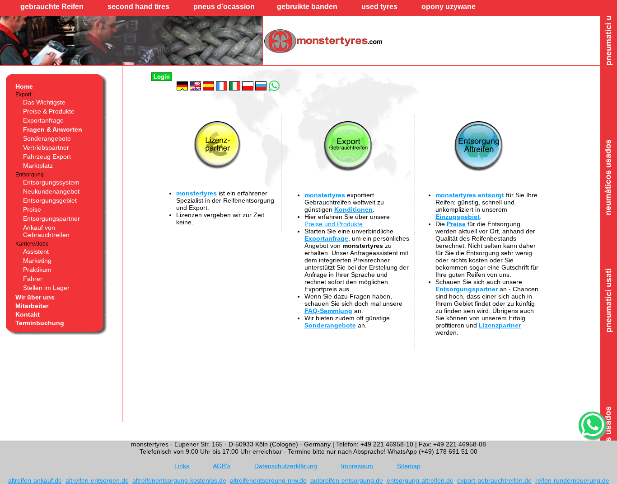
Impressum (357, 466)
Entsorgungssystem (51, 182)
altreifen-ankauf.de (35, 480)
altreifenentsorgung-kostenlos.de (179, 480)
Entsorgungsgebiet (50, 200)
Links (181, 466)
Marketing (37, 260)
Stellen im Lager (46, 287)
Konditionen (353, 209)
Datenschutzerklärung (285, 466)
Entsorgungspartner (51, 218)
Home (24, 86)
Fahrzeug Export (47, 156)
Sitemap (409, 466)
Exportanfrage (43, 120)
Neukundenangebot (51, 191)
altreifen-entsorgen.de (97, 480)
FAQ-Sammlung (328, 310)
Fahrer (32, 278)
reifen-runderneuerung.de (572, 480)
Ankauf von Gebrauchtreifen (46, 231)
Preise (32, 209)
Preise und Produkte (333, 224)
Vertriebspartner (46, 147)
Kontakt (27, 314)
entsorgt (491, 195)
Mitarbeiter (31, 305)
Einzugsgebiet (457, 216)
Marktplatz (38, 165)
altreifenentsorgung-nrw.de (268, 480)
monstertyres (196, 193)
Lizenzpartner (500, 325)
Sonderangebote (47, 138)
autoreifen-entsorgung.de (346, 480)
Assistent (36, 251)
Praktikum (37, 269)
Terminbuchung (39, 323)
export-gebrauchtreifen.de (494, 480)
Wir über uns (35, 297)
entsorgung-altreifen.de (420, 480)
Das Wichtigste (44, 102)
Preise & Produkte (49, 111)
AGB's (221, 466)
